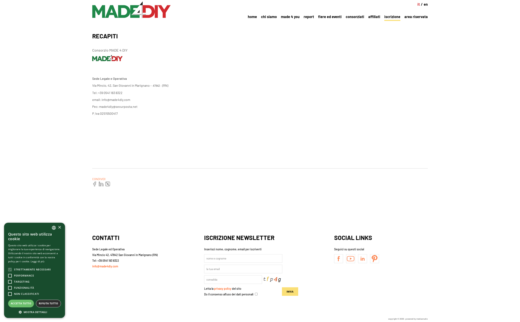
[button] (34, 312)
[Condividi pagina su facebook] (95, 184)
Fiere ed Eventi (330, 16)
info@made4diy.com (105, 266)
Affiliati (374, 16)
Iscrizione (392, 16)
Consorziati (355, 16)
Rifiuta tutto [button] (48, 303)
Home (252, 16)
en (426, 4)
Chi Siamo (269, 16)
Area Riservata (416, 16)
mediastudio (422, 319)
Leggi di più (37, 261)
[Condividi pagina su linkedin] (101, 184)
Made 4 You (290, 16)
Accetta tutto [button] (21, 303)
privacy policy (222, 288)
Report (309, 16)
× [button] (59, 227)
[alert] (34, 270)
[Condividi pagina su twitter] (107, 184)
